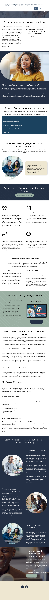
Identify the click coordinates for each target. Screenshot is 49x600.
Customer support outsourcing (8, 88)
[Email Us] (26, 586)
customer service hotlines (12, 221)
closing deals (10, 248)
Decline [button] (41, 8)
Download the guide (36, 321)
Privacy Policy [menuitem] (24, 594)
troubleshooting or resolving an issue (39, 244)
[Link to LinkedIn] (22, 586)
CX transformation (36, 284)
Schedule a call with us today (24, 195)
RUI (19, 592)
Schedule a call (31, 575)
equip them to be (35, 401)
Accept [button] (36, 8)
